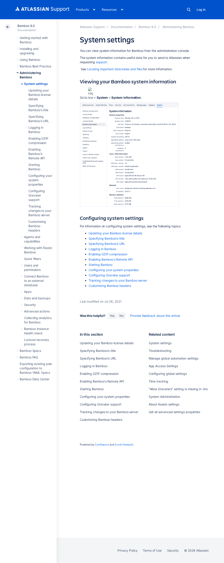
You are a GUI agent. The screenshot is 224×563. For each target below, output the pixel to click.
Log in (201, 9)
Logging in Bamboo (102, 249)
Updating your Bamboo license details (39, 94)
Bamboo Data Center (34, 379)
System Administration (164, 396)
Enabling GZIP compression (108, 254)
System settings (36, 84)
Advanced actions (37, 311)
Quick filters (32, 259)
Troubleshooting (160, 351)
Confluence (102, 444)
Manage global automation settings (174, 358)
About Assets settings (164, 404)
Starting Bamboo (100, 265)
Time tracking (158, 381)
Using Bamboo (30, 59)
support (101, 62)
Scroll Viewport (124, 444)
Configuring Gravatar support (36, 195)
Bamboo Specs (30, 351)
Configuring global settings (168, 373)
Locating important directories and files (114, 69)
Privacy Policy (127, 550)
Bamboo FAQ (29, 357)
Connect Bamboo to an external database (36, 280)
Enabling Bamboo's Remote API (36, 153)
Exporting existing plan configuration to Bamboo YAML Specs (36, 368)
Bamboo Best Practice (35, 66)
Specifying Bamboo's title (106, 238)
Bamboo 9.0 (26, 26)
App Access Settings (163, 366)
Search (188, 9)
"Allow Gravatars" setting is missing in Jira (178, 389)
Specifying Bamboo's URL (107, 244)
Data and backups (37, 298)
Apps (28, 291)
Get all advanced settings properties (174, 412)
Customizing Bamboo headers (37, 226)
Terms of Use (152, 550)
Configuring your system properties (114, 270)
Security (30, 305)
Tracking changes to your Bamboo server (39, 210)
